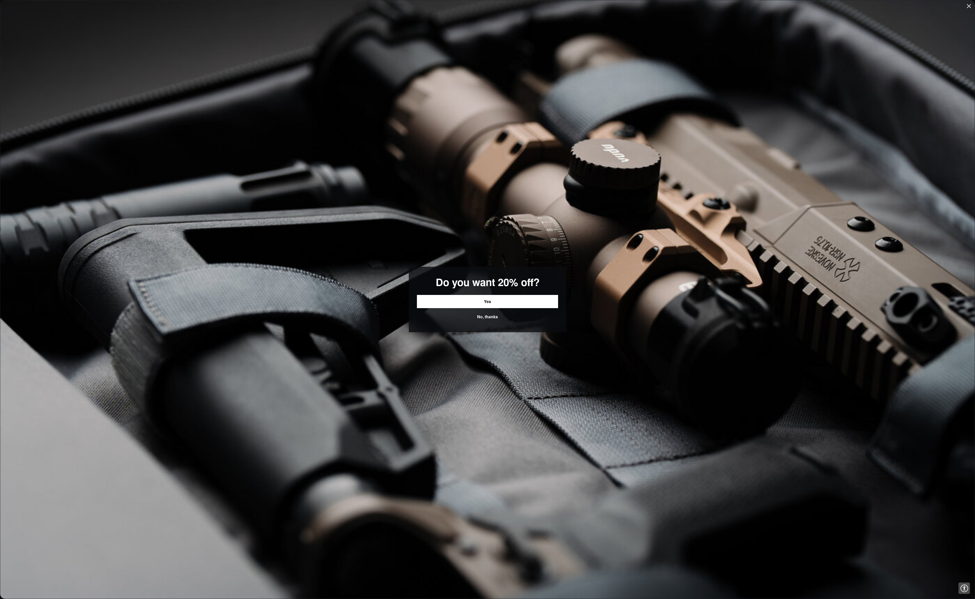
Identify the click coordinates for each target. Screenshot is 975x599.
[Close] (969, 6)
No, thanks (487, 316)
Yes (487, 301)
